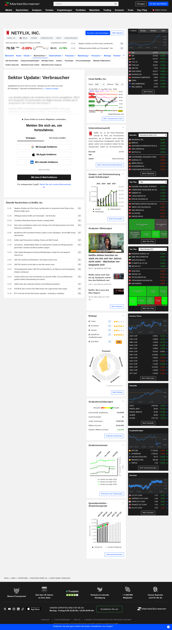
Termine (49, 10)
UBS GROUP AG (138, 210)
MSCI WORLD (137, 87)
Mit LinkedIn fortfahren (46, 162)
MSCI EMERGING (138, 84)
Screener (119, 10)
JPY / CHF (133, 373)
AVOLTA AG (136, 271)
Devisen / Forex (135, 316)
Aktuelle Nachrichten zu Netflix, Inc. (24, 203)
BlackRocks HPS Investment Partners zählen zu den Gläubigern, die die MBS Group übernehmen (45, 234)
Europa (143, 31)
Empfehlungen (64, 10)
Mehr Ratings (117, 392)
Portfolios (81, 10)
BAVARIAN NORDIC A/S (140, 254)
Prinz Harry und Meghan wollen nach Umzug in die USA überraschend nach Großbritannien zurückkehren (44, 226)
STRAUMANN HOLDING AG (142, 280)
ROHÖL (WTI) (134, 409)
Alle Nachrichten (11, 61)
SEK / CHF (133, 348)
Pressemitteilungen (83, 61)
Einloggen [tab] (30, 138)
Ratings (107, 56)
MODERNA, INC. (138, 140)
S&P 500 (135, 68)
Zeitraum (110, 84)
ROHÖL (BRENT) (135, 412)
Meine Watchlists (148, 174)
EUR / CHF (133, 336)
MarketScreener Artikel (30, 65)
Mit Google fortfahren (46, 147)
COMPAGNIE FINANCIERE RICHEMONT (145, 190)
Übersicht (9, 56)
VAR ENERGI (136, 283)
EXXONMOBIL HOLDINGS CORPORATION (145, 157)
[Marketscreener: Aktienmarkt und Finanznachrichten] (22, 4)
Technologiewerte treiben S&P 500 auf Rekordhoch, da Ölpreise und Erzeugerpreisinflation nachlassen (45, 270)
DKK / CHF (133, 355)
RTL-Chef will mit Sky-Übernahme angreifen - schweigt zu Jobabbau (39, 293)
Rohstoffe (133, 386)
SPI (133, 56)
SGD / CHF (133, 370)
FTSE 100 (135, 65)
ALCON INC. (136, 213)
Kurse (19, 56)
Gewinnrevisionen (98, 445)
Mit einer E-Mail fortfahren (44, 177)
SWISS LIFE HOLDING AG (141, 207)
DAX (133, 59)
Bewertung (83, 56)
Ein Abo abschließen (158, 4)
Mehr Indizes (148, 92)
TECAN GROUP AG (139, 277)
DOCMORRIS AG (138, 166)
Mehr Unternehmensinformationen (109, 165)
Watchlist (133, 135)
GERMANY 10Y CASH (140, 498)
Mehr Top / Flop (148, 241)
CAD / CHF (133, 358)
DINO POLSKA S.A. (139, 260)
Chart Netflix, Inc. (98, 79)
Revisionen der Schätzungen (111, 494)
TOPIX (134, 81)
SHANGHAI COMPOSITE (141, 77)
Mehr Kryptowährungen (148, 468)
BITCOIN (135, 451)
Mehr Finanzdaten (115, 219)
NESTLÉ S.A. (136, 152)
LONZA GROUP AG (139, 196)
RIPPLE (134, 463)
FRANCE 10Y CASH (139, 505)
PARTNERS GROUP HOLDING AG (144, 204)
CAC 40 (134, 62)
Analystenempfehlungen (30, 61)
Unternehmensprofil (99, 128)
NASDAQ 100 (137, 74)
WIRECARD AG (137, 163)
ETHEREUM (136, 454)
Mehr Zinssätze (148, 513)
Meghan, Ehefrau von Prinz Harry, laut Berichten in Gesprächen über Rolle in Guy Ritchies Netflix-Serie (97, 44)
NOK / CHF (133, 351)
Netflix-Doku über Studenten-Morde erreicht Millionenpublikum (37, 284)
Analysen (37, 10)
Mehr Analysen (117, 306)
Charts (27, 56)
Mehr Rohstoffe (148, 423)
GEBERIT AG (136, 193)
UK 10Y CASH (137, 508)
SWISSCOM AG (137, 216)
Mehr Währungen (148, 378)
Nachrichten (22, 10)
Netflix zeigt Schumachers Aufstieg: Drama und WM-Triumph (36, 240)
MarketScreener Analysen (52, 65)
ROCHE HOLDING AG (140, 199)
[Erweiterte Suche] (116, 4)
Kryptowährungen (136, 431)
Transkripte (69, 61)
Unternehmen (55, 56)
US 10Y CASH (137, 495)
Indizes (134, 31)
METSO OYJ (136, 266)
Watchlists (94, 10)
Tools (130, 10)
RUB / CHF (133, 345)
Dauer (91, 84)
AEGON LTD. (136, 274)
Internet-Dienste (118, 159)
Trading (107, 10)
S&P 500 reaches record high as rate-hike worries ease (34, 264)
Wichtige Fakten (48, 61)
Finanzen (69, 56)
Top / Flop (142, 10)
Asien (163, 31)
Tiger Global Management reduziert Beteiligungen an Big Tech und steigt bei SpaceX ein (42, 253)
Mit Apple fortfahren (46, 154)
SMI (133, 53)
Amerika (153, 31)
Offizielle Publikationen (101, 61)
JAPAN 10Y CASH (138, 501)
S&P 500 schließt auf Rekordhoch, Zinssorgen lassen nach (35, 260)
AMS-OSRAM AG (138, 149)
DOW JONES (136, 71)
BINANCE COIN (137, 460)
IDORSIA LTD (136, 160)
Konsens (96, 56)
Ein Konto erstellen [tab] (57, 138)
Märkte (8, 10)
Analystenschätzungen (101, 402)
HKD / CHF (133, 367)
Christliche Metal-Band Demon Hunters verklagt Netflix (34, 220)
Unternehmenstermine (114, 554)
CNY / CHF (133, 364)
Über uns (77, 620)
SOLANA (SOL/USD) (139, 457)
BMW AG (135, 143)
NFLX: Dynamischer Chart (112, 119)
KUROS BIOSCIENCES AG (141, 169)
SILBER (132, 415)
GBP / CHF (133, 342)
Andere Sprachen (12, 65)
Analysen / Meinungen (100, 228)
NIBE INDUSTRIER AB (140, 257)
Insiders (59, 61)
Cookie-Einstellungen (62, 620)
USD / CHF (133, 339)
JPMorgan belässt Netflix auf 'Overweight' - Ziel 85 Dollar (97, 48)
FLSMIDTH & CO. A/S (139, 263)
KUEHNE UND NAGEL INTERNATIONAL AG (145, 187)
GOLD (131, 406)
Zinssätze (133, 475)
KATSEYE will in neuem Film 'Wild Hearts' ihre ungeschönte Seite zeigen (41, 289)
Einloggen (141, 4)
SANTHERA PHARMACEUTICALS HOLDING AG (145, 146)
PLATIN (132, 418)
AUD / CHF (133, 361)
